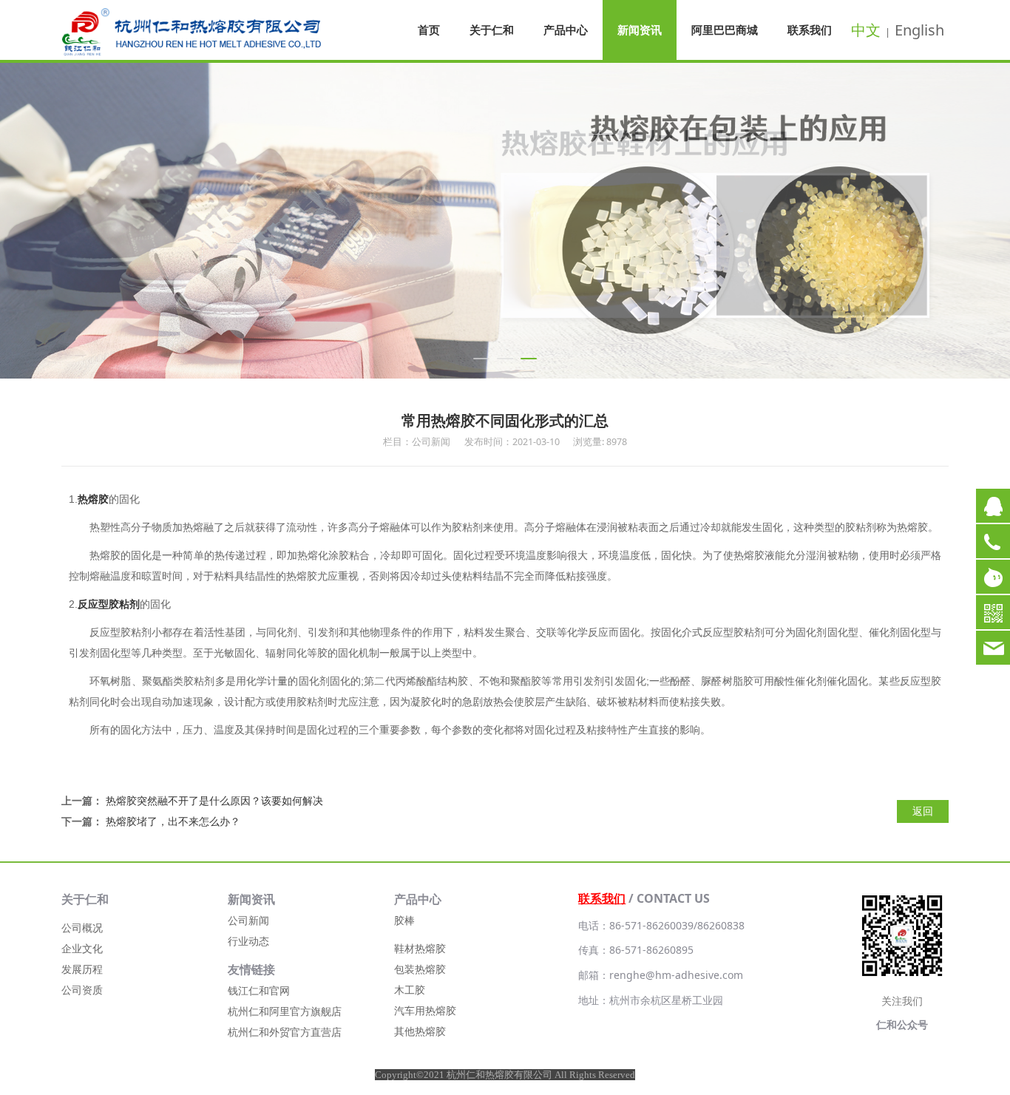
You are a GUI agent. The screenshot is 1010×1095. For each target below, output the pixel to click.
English (919, 30)
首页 (429, 29)
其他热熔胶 (420, 1031)
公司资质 (82, 990)
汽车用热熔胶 (425, 1010)
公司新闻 (248, 920)
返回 (922, 811)
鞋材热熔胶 (420, 948)
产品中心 (565, 29)
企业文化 (82, 948)
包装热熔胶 (420, 969)
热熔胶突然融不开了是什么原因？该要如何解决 (214, 800)
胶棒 (404, 920)
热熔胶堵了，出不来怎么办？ (173, 821)
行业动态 (248, 941)
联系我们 (809, 29)
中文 (866, 30)
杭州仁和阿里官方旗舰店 (285, 1011)
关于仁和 (492, 29)
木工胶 (409, 990)
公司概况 (82, 928)
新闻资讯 (639, 29)
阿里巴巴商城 (724, 29)
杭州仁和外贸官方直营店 (285, 1032)
